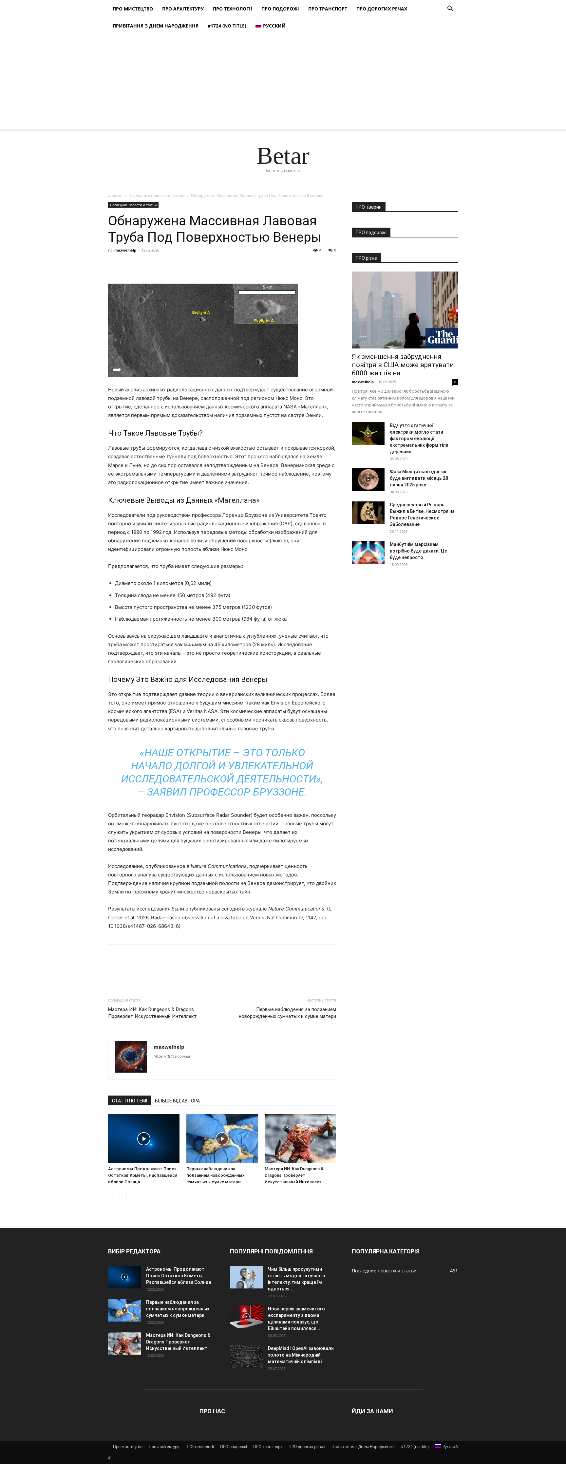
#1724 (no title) (227, 26)
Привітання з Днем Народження (155, 26)
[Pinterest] (144, 265)
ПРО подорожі (280, 9)
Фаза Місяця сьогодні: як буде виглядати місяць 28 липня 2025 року (419, 478)
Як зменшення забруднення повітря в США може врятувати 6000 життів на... (403, 365)
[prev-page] (112, 1195)
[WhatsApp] (159, 265)
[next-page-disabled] (123, 1195)
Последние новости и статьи (156, 195)
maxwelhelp (125, 250)
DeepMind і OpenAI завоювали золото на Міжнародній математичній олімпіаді (301, 1355)
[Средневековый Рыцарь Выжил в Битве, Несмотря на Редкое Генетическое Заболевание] (368, 512)
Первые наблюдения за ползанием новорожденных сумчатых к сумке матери (287, 1012)
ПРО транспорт (327, 9)
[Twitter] (129, 265)
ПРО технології (232, 9)
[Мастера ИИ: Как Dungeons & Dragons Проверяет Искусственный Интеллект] (300, 1138)
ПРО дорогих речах (381, 9)
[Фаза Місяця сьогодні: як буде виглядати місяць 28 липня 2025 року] (368, 479)
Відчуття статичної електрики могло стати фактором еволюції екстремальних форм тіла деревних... (419, 438)
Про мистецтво (133, 9)
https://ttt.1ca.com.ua (172, 1056)
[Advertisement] (283, 83)
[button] (450, 9)
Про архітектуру (183, 9)
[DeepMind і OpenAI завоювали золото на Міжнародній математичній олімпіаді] (246, 1356)
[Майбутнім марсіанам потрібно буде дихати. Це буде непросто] (368, 552)
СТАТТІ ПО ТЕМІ (129, 1100)
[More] (175, 265)
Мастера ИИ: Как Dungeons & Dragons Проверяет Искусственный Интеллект (152, 1012)
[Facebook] (114, 265)
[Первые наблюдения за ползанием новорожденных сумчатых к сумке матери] (222, 1138)
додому (115, 195)
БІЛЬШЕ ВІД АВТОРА (177, 1100)
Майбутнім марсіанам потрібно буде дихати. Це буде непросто (418, 551)
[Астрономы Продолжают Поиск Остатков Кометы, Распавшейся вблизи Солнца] (143, 1138)
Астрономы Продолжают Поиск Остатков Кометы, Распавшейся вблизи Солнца (142, 1175)
